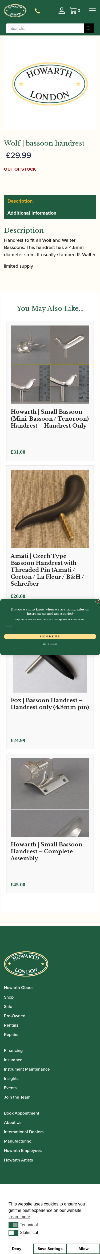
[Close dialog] (97, 601)
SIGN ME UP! (49, 636)
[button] (13, 1225)
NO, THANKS (50, 644)
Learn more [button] (19, 1217)
